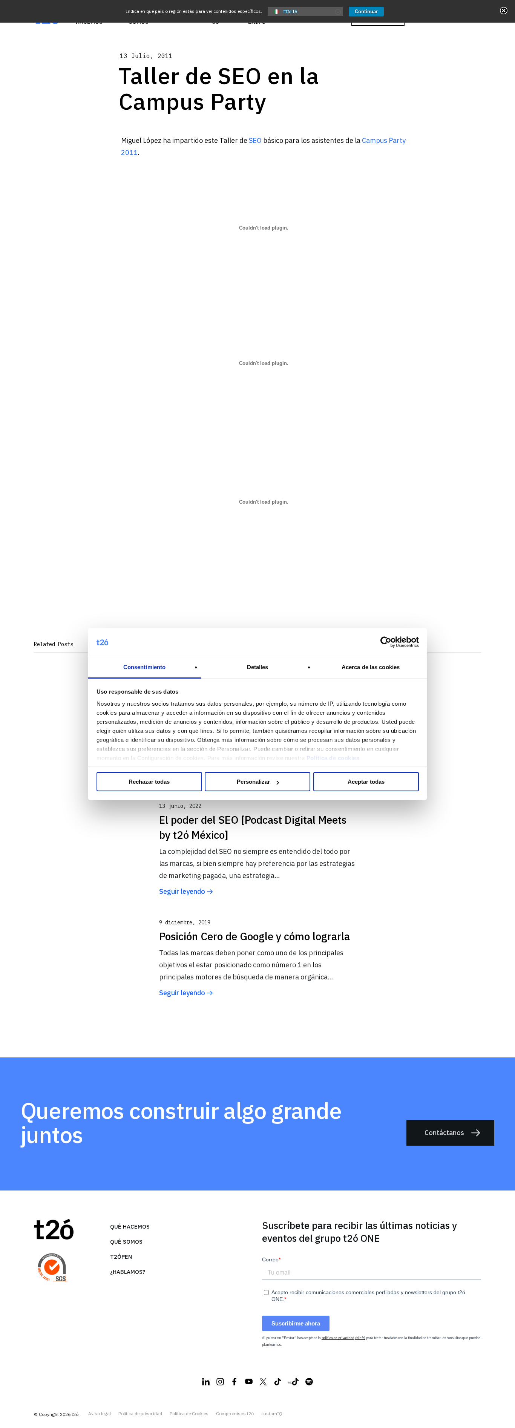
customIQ (271, 1413)
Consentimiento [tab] (144, 667)
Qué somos (126, 1241)
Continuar (366, 11)
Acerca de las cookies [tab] (371, 667)
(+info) (360, 1338)
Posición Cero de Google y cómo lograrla (254, 936)
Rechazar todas (149, 781)
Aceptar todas (366, 781)
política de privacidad (338, 1338)
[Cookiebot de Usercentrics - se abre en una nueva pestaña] (386, 642)
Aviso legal (99, 1413)
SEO (256, 140)
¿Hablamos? (127, 1271)
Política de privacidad (140, 1413)
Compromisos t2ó (235, 1413)
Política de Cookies (189, 1413)
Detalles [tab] (257, 667)
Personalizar (253, 781)
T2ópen (121, 1256)
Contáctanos (444, 1132)
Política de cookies (333, 758)
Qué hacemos (130, 1226)
